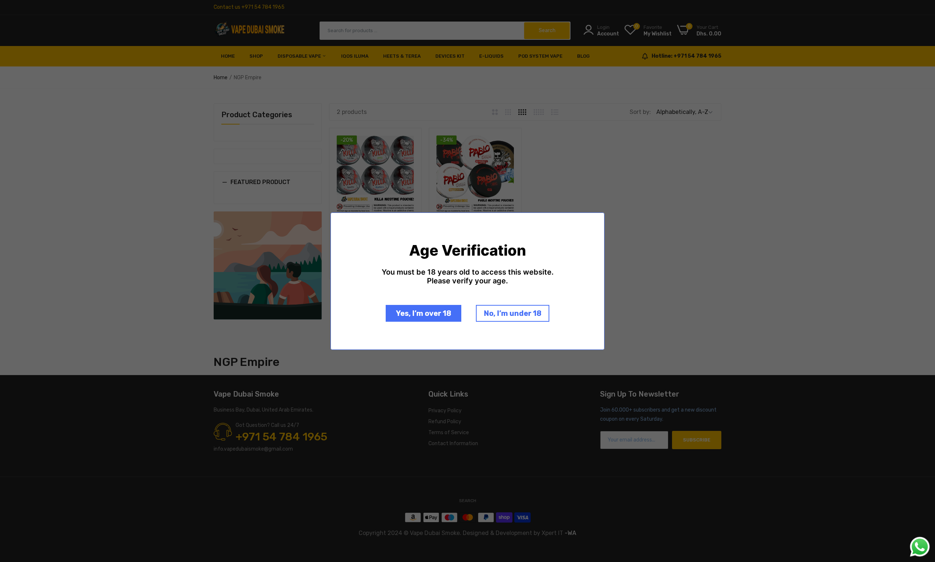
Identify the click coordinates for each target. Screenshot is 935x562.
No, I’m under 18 (512, 313)
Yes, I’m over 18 (423, 313)
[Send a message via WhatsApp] (919, 546)
